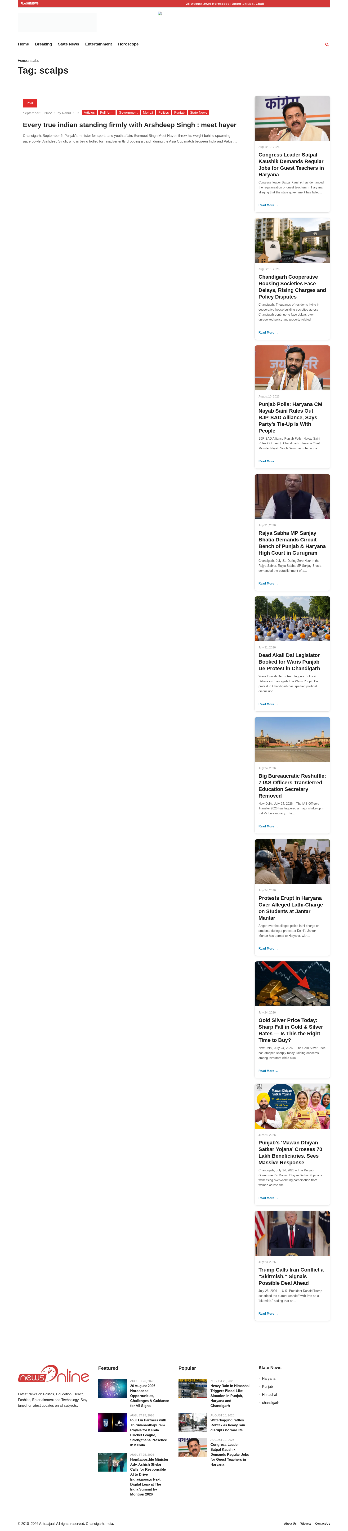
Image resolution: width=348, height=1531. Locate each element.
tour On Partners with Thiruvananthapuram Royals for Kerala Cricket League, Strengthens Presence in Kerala (148, 1432)
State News (198, 112)
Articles (89, 112)
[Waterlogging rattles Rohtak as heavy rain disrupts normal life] (192, 1423)
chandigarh (270, 1403)
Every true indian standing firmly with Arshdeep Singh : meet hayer (129, 125)
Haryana (268, 1378)
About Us (290, 1523)
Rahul (66, 113)
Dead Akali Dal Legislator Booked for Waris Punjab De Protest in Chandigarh (289, 661)
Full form (106, 112)
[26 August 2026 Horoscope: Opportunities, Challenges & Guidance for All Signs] (112, 1388)
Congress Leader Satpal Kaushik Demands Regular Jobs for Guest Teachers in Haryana (229, 1454)
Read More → (268, 205)
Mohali (148, 112)
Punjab (179, 112)
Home (22, 60)
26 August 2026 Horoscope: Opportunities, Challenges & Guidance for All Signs (234, 3)
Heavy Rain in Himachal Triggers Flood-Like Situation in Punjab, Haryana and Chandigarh (230, 1396)
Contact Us (322, 1523)
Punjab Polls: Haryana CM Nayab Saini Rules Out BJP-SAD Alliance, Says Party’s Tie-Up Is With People (290, 417)
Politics (163, 112)
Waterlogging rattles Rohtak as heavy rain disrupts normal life (227, 1425)
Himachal (269, 1395)
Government (128, 112)
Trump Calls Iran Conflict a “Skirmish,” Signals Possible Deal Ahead (291, 1276)
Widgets (305, 1523)
